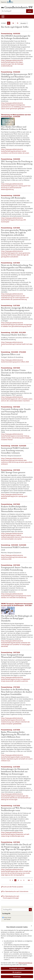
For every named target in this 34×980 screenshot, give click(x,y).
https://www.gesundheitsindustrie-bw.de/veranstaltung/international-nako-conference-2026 (14, 557)
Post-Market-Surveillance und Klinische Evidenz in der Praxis (14, 128)
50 (13, 23)
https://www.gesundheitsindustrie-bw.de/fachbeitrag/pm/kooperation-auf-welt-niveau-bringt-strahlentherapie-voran (15, 834)
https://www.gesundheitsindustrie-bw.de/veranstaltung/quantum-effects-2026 (15, 361)
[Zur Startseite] (17, 7)
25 (9, 23)
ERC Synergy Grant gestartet (13, 472)
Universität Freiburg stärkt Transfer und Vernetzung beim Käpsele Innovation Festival (16, 411)
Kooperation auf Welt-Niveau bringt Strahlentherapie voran (16, 809)
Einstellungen (17, 976)
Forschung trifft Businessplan (13, 198)
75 (18, 23)
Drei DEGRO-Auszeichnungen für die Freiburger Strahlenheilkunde (15, 37)
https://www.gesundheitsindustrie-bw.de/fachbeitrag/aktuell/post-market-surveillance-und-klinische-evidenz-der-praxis (15, 151)
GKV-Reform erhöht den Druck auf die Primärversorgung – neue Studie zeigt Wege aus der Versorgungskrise (16, 847)
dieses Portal (7, 917)
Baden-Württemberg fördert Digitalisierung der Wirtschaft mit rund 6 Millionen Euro (15, 734)
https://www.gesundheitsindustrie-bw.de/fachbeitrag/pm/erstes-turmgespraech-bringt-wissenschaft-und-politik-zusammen (15, 679)
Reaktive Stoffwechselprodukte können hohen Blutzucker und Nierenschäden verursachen (14, 509)
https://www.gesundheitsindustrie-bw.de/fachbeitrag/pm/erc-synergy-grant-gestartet (14, 496)
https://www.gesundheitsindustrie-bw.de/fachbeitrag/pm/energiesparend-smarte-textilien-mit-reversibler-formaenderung (16, 595)
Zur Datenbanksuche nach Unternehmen (15, 891)
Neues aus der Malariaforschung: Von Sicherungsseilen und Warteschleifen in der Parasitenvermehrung (16, 267)
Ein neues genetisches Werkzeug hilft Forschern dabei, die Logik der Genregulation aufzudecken (16, 232)
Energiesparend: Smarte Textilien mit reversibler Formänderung (16, 569)
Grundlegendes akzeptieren (17, 968)
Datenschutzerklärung (25, 963)
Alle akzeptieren (17, 972)
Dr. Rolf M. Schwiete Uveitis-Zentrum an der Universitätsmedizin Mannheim (16, 372)
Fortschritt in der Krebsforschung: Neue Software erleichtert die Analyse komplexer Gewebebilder (16, 692)
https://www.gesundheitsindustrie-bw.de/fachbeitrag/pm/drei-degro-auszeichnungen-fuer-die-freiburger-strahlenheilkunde (12, 63)
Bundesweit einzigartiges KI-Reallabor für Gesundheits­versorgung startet (17, 309)
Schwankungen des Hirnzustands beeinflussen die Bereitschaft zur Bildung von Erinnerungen (15, 771)
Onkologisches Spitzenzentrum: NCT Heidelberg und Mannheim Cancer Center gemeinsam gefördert (16, 76)
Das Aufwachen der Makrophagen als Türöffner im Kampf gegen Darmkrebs (16, 618)
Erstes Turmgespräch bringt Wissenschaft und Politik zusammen (16, 656)
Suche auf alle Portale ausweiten (13, 887)
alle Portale (7, 919)
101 (29, 880)
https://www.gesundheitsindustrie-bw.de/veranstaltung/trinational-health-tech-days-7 (17, 344)
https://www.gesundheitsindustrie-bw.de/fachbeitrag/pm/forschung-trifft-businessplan (13, 220)
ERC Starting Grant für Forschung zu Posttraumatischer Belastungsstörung (17, 162)
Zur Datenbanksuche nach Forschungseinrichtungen (11, 897)
